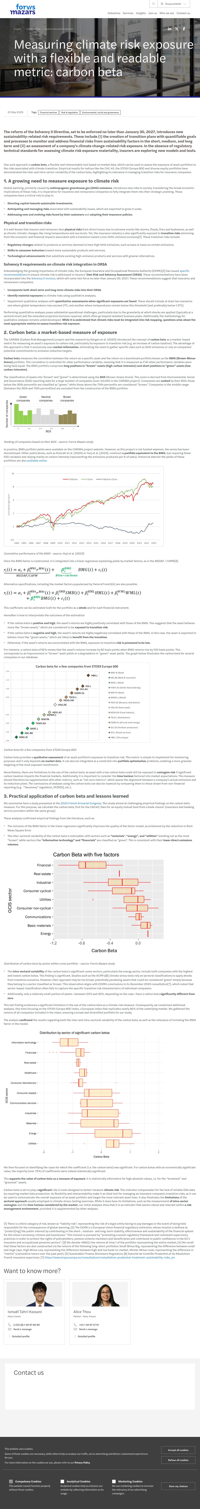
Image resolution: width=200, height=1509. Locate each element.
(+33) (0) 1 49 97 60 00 (26, 1324)
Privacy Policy (82, 1462)
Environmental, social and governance (100, 112)
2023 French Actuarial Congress (81, 803)
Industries (114, 13)
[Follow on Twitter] (107, 1423)
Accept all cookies (178, 1450)
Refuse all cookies (178, 1460)
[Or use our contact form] (166, 1391)
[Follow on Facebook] (122, 1423)
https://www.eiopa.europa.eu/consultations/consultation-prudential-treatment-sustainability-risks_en (110, 1257)
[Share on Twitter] (176, 29)
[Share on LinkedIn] (169, 29)
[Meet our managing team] (78, 1391)
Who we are (167, 13)
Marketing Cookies (130, 1481)
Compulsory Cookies (28, 1481)
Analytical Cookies (78, 1481)
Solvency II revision (43, 278)
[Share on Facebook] (184, 29)
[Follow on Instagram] (114, 1423)
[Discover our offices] (122, 1391)
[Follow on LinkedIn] (99, 1423)
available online (37, 460)
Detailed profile (21, 1336)
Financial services (48, 112)
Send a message (22, 1329)
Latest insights (33, 28)
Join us (152, 13)
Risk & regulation (69, 112)
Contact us (183, 13)
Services (128, 13)
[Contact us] (33, 1391)
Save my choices (178, 1486)
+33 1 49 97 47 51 (89, 1324)
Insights (141, 13)
